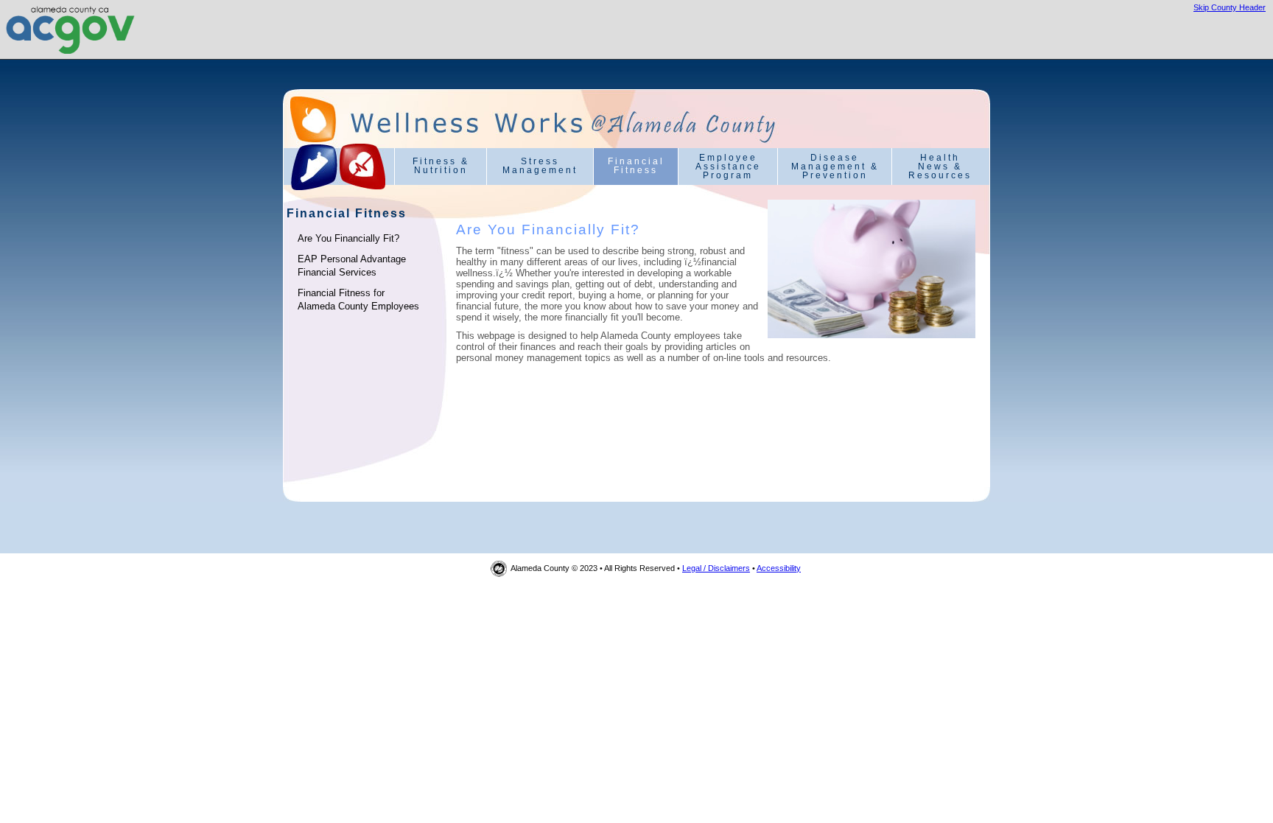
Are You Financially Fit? (348, 238)
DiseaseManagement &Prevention (835, 167)
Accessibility (779, 568)
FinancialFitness (636, 165)
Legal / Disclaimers (716, 568)
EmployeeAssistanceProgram (728, 167)
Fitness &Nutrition (441, 165)
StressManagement (540, 165)
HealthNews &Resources (940, 167)
